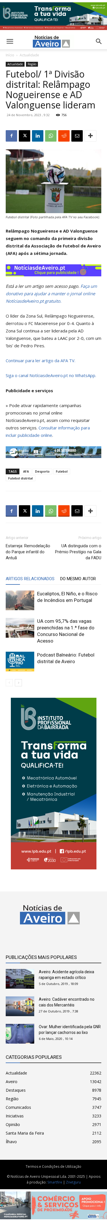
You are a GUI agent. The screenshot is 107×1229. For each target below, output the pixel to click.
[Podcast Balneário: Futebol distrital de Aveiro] (20, 661)
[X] (24, 136)
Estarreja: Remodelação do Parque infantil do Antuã (28, 551)
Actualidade (29, 55)
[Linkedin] (37, 136)
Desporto (42, 471)
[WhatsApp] (50, 136)
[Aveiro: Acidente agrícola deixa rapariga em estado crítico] (20, 979)
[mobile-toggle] (10, 41)
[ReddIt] (64, 136)
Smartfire (54, 1182)
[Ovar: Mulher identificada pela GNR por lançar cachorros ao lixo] (20, 1034)
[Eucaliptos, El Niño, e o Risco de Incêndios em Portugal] (20, 600)
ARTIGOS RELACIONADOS (30, 578)
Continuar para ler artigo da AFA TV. (40, 360)
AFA (26, 471)
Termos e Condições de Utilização (53, 1166)
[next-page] (18, 682)
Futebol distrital (20, 478)
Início (10, 55)
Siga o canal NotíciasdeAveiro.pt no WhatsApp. (51, 375)
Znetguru (73, 1182)
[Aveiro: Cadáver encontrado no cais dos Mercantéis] (20, 1006)
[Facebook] (11, 136)
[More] (90, 136)
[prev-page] (9, 682)
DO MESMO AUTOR (78, 578)
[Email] (77, 136)
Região (32, 64)
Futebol (62, 471)
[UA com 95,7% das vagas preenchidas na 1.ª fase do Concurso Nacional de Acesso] (20, 628)
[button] (99, 41)
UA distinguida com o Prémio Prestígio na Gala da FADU (78, 551)
